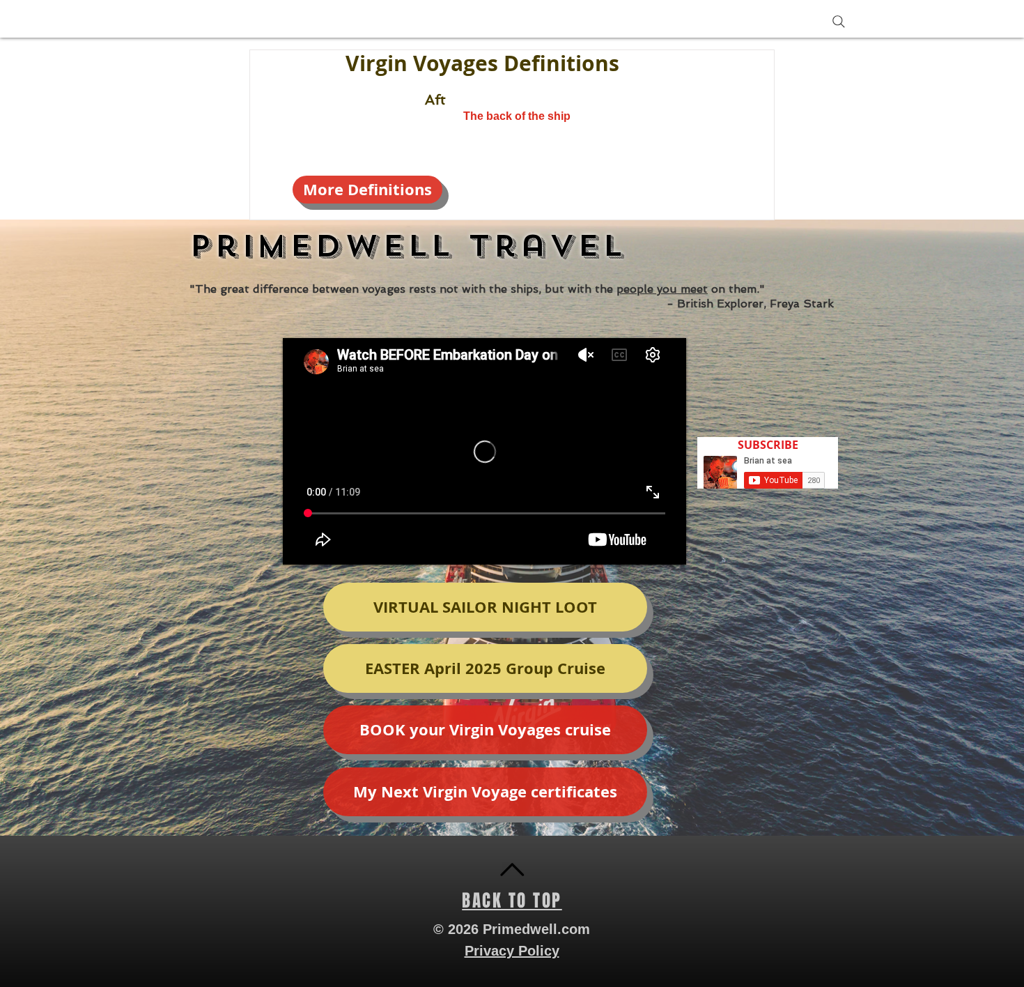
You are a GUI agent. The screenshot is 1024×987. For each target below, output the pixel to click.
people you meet (662, 289)
